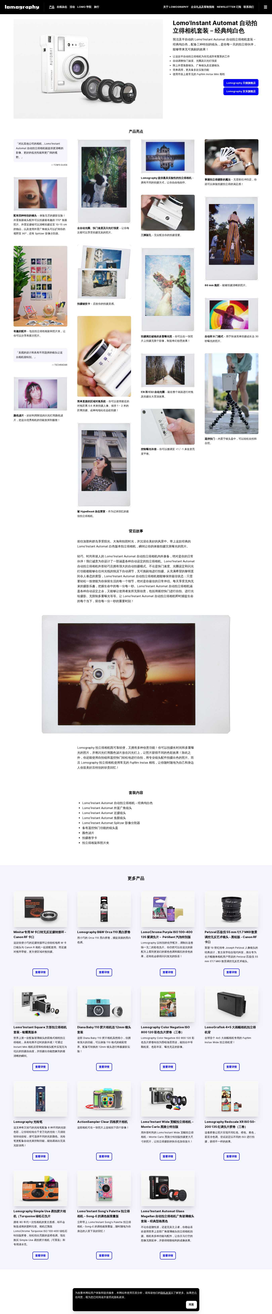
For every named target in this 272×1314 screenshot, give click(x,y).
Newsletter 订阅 (229, 7)
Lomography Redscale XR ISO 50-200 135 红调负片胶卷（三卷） (230, 1124)
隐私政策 (165, 1292)
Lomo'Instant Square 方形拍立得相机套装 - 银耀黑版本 (40, 1029)
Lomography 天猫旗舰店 (241, 82)
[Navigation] (265, 7)
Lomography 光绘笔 (28, 1122)
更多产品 (136, 878)
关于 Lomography (176, 7)
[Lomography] (22, 7)
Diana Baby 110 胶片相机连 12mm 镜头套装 (104, 1029)
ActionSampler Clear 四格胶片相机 (102, 1122)
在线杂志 (62, 7)
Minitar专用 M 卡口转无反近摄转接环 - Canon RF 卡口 (40, 934)
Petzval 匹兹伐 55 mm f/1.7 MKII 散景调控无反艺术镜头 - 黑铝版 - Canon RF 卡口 (231, 937)
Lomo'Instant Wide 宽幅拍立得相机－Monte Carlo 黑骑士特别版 (167, 1124)
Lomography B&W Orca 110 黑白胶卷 (103, 932)
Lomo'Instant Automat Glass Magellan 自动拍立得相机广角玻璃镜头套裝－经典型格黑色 (167, 1216)
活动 (72, 7)
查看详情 (40, 972)
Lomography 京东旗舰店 (241, 91)
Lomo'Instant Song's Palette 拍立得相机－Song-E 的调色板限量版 (103, 1213)
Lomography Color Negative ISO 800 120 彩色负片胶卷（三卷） (165, 1029)
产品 (51, 7)
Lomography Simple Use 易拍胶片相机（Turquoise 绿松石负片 (40, 1213)
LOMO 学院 (84, 7)
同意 (191, 1304)
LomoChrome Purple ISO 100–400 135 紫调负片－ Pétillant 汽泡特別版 (167, 934)
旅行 (96, 7)
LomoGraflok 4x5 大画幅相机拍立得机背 (230, 1029)
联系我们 (249, 7)
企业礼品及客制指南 (202, 7)
